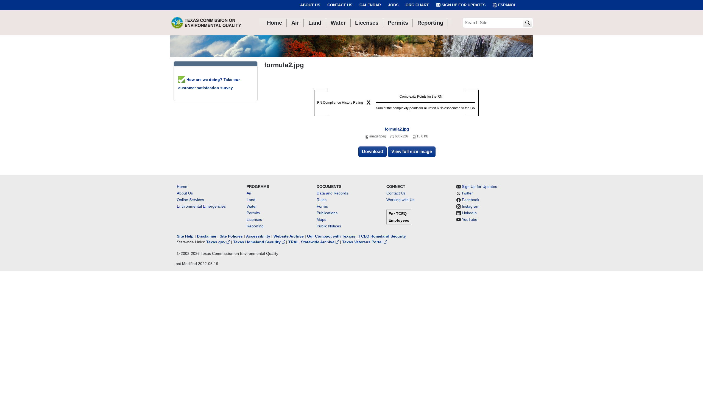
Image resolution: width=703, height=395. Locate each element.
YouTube (469, 219)
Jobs (393, 5)
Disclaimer (206, 236)
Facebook (470, 200)
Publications (327, 213)
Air (249, 193)
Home (182, 186)
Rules (322, 200)
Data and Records (332, 193)
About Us (310, 5)
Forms (322, 206)
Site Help (185, 236)
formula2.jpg (397, 129)
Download (372, 151)
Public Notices (329, 226)
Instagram (470, 206)
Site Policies (231, 236)
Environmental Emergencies (201, 206)
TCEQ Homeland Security (382, 236)
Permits (253, 213)
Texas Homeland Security (257, 242)
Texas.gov (216, 242)
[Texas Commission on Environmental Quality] (206, 23)
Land (251, 200)
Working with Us (400, 200)
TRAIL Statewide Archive (312, 242)
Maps (321, 219)
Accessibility (258, 236)
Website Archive (289, 236)
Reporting (255, 226)
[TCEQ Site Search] (527, 23)
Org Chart (417, 5)
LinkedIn (469, 213)
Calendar (370, 5)
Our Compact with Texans (331, 236)
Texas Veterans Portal (363, 242)
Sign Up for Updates (463, 5)
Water (252, 206)
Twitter (467, 193)
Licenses (254, 219)
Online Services (190, 200)
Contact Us (339, 5)
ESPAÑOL (507, 5)
